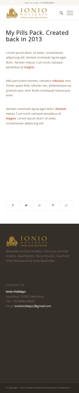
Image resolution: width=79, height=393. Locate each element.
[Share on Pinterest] (53, 205)
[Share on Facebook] (12, 205)
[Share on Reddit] (66, 205)
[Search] (59, 13)
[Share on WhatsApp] (39, 205)
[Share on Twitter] (26, 205)
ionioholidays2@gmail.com (33, 306)
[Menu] (68, 13)
